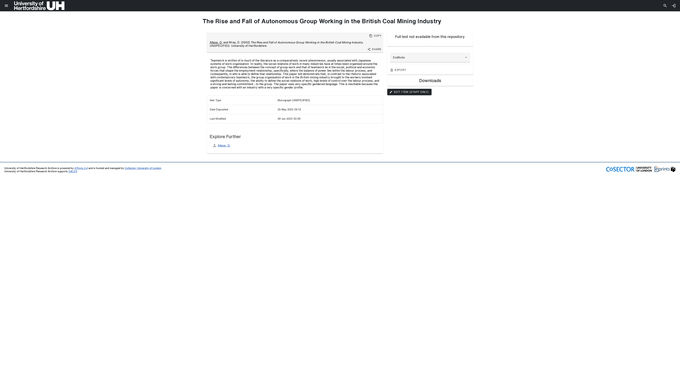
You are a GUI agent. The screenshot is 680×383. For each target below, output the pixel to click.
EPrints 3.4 (81, 168)
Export (400, 70)
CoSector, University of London (143, 168)
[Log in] (673, 5)
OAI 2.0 (73, 171)
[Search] (665, 5)
